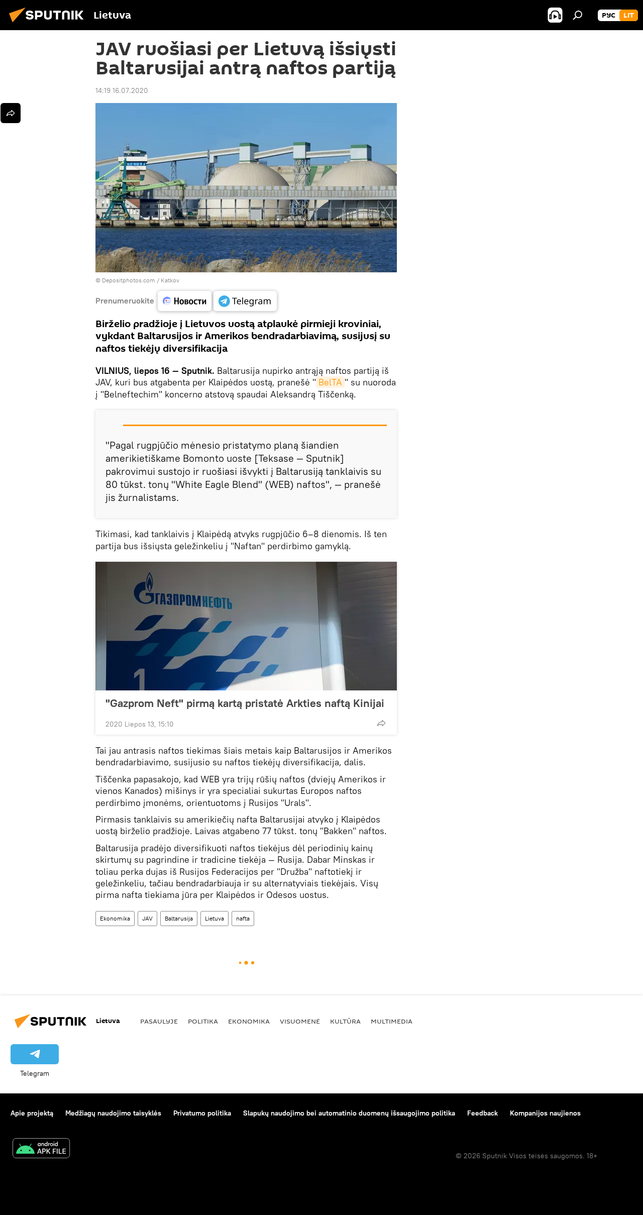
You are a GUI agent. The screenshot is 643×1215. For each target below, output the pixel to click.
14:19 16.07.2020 (121, 90)
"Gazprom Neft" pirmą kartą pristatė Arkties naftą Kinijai (244, 703)
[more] (381, 723)
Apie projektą (32, 1113)
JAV (147, 918)
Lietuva (214, 918)
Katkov (170, 280)
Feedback (482, 1113)
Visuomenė (300, 1021)
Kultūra (345, 1021)
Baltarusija (179, 918)
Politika (203, 1021)
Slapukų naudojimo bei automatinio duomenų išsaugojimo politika (349, 1113)
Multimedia (391, 1021)
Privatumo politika (202, 1113)
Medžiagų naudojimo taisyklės (113, 1113)
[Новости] (184, 301)
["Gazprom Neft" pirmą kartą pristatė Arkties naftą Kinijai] (246, 626)
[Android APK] (41, 1149)
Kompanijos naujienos (545, 1113)
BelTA (330, 382)
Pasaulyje (159, 1021)
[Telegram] (245, 301)
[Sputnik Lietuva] (49, 23)
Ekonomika (115, 918)
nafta (243, 918)
